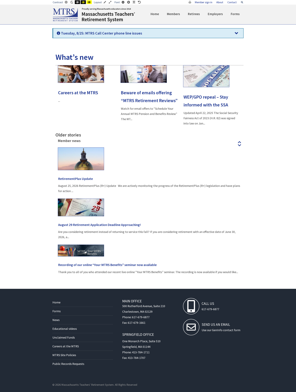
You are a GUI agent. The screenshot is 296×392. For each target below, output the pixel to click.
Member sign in (203, 2)
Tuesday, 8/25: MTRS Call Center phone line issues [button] (101, 33)
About (219, 2)
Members (173, 14)
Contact (232, 2)
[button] (239, 142)
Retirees (194, 14)
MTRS (56, 9)
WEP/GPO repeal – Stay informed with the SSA (205, 101)
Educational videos (64, 329)
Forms (235, 14)
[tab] (148, 33)
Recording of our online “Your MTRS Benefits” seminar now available (107, 265)
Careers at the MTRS (78, 92)
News (56, 320)
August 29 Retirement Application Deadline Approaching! (99, 225)
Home (154, 14)
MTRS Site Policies (64, 355)
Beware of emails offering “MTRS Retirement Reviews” (149, 96)
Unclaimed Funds (63, 337)
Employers (215, 14)
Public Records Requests (68, 364)
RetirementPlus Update (75, 179)
